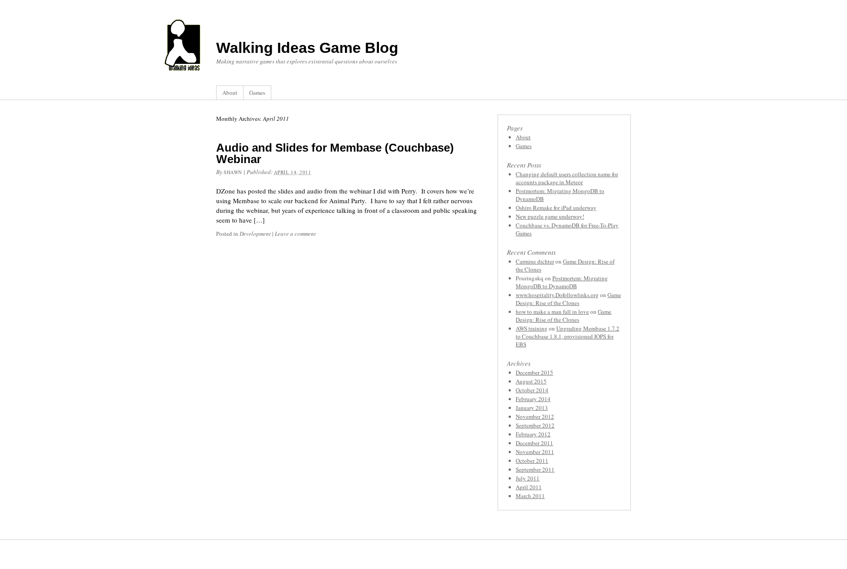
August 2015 (531, 381)
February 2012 (533, 434)
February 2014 (533, 399)
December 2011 (534, 443)
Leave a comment (295, 234)
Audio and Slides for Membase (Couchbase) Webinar (335, 153)
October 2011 (532, 461)
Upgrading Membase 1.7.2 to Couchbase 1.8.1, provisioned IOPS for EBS (567, 336)
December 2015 (534, 372)
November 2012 (535, 416)
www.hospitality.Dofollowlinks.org (557, 295)
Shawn (233, 172)
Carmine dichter (535, 261)
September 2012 (535, 425)
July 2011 (528, 478)
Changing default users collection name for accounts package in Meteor (567, 178)
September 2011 (535, 469)
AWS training (531, 328)
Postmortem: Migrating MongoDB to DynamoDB (562, 282)
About (229, 93)
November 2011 (535, 452)
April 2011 (529, 487)
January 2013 (532, 408)
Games (257, 93)
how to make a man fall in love (552, 312)
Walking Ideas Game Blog (307, 47)
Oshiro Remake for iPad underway (556, 208)
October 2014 (532, 390)
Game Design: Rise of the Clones (568, 299)
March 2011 (530, 496)
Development (255, 234)
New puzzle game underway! (550, 216)
